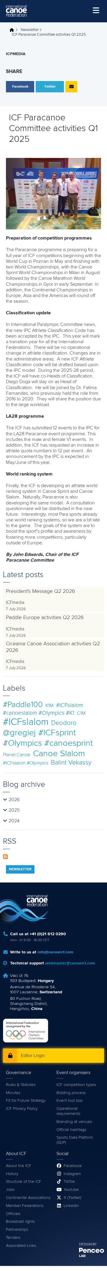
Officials (13, 1214)
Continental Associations (28, 1198)
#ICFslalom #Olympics (25, 763)
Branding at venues (74, 1122)
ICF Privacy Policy (22, 1109)
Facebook (73, 1166)
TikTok (69, 1182)
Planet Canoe (16, 754)
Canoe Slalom (59, 753)
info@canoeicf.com (55, 952)
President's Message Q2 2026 (40, 591)
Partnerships (17, 1230)
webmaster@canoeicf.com (70, 963)
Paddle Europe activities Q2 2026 (45, 617)
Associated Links (21, 1246)
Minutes (13, 1093)
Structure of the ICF (23, 1182)
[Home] (16, 11)
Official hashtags (71, 1130)
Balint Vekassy (71, 762)
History (12, 1174)
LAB (82, 1256)
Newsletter (30, 30)
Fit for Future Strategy (25, 1100)
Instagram (72, 1174)
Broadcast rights (20, 1221)
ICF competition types (76, 1085)
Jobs (10, 1190)
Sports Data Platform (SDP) (74, 1140)
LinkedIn (71, 1206)
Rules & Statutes (20, 1085)
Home (13, 30)
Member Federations (24, 1206)
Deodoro (64, 723)
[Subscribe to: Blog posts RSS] (5, 856)
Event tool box (69, 1100)
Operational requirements (68, 1111)
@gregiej (19, 732)
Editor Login (33, 1055)
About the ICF (18, 1166)
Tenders (13, 1238)
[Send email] (71, 86)
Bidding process (71, 1093)
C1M (81, 713)
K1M (49, 705)
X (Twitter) (72, 1198)
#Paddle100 (23, 704)
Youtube (71, 1190)
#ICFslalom (25, 722)
